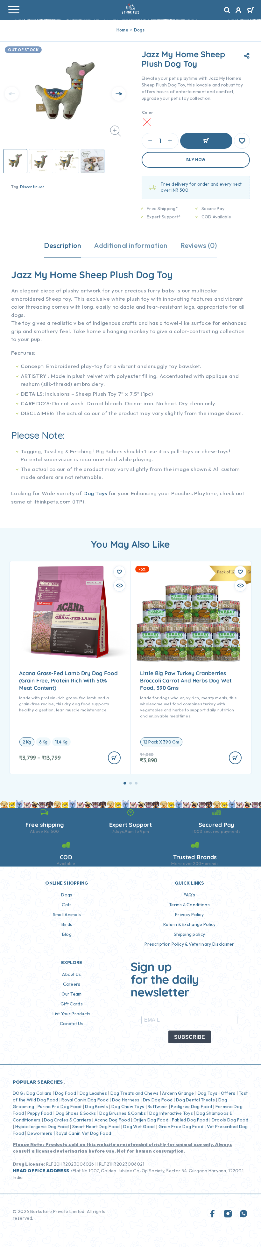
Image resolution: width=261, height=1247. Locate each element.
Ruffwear (157, 1106)
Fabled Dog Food (190, 1120)
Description (62, 245)
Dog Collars (39, 1093)
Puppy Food (39, 1113)
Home (122, 29)
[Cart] (250, 11)
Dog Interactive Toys (171, 1113)
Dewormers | (41, 1133)
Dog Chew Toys (128, 1106)
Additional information (130, 245)
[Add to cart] (114, 757)
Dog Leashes (93, 1093)
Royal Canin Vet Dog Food (84, 1133)
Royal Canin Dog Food (85, 1100)
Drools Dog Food (230, 1120)
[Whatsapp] (243, 1214)
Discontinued (32, 186)
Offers (228, 1093)
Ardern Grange (178, 1093)
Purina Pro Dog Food (59, 1106)
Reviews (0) (198, 245)
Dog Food (65, 1093)
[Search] (227, 10)
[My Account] (239, 11)
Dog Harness (125, 1100)
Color (147, 112)
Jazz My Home (44, 275)
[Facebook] (212, 1214)
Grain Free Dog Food (181, 1126)
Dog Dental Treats (195, 1100)
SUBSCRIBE (189, 1037)
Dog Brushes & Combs (122, 1113)
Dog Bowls (96, 1106)
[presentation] (12, 94)
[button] (124, 783)
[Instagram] (228, 1214)
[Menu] (13, 9)
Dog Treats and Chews (134, 1093)
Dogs (139, 29)
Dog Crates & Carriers (67, 1120)
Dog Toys (95, 493)
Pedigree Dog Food (191, 1106)
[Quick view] (119, 585)
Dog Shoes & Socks (76, 1113)
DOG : (19, 1093)
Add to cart (206, 141)
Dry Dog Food (158, 1100)
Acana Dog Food (112, 1120)
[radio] (26, 741)
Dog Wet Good (139, 1126)
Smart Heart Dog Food (96, 1126)
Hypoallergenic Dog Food (42, 1126)
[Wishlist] (242, 141)
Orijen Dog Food (150, 1120)
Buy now (196, 159)
